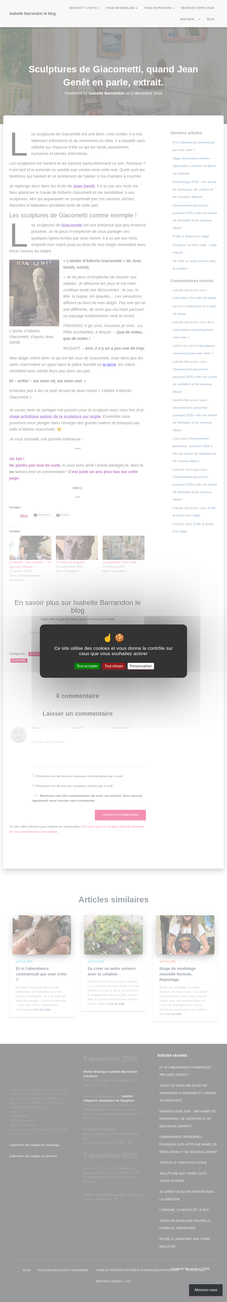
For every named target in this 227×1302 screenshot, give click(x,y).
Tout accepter (87, 666)
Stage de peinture (158, 8)
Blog (210, 19)
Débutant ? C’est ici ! (84, 8)
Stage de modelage (120, 8)
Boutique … (189, 19)
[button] (136, 8)
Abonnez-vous (205, 1290)
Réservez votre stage (197, 8)
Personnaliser (141, 666)
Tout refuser (114, 666)
